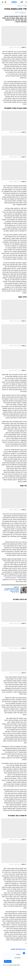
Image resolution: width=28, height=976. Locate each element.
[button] (21, 2)
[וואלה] (14, 2)
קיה (26, 943)
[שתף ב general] (2, 2)
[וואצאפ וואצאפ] (5, 2)
